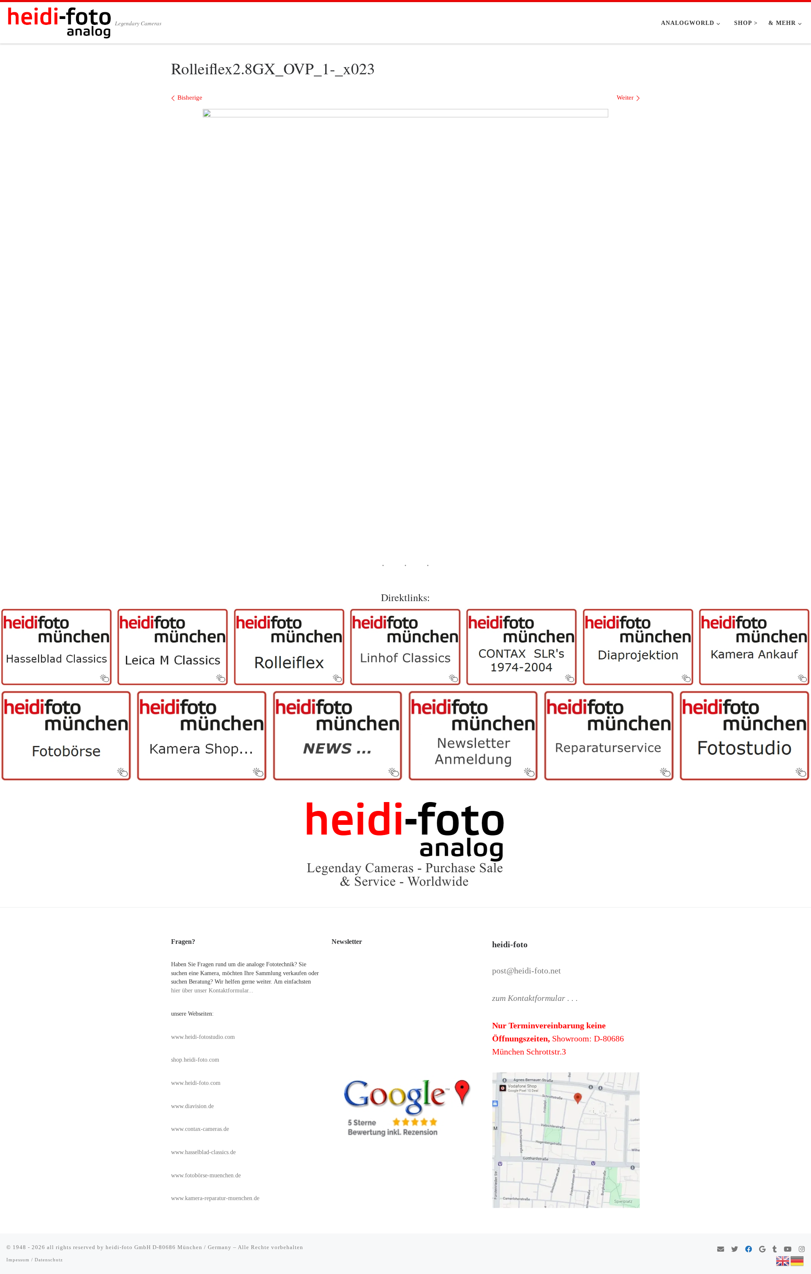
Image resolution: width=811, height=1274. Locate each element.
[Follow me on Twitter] (734, 1249)
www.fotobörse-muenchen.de (206, 1175)
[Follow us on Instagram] (802, 1249)
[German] (797, 1260)
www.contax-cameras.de (200, 1129)
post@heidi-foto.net (526, 970)
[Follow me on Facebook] (748, 1249)
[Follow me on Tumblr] (775, 1249)
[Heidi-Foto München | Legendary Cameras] (59, 20)
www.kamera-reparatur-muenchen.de (215, 1198)
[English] (783, 1260)
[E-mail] (720, 1249)
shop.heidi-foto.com (195, 1060)
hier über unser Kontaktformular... (212, 990)
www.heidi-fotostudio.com (203, 1037)
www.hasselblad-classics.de (203, 1152)
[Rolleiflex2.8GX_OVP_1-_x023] (405, 244)
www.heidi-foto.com (195, 1083)
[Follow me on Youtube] (788, 1249)
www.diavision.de (192, 1106)
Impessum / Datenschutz (34, 1259)
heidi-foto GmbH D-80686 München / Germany (168, 1247)
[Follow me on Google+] (762, 1249)
